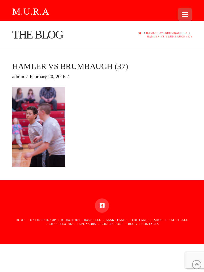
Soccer (160, 220)
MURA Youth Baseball (81, 220)
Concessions (112, 224)
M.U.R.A (30, 11)
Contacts (150, 224)
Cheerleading (62, 224)
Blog (132, 224)
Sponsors (87, 224)
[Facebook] (102, 205)
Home (21, 220)
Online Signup (43, 220)
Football (141, 220)
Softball (179, 220)
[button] (185, 14)
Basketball (117, 220)
